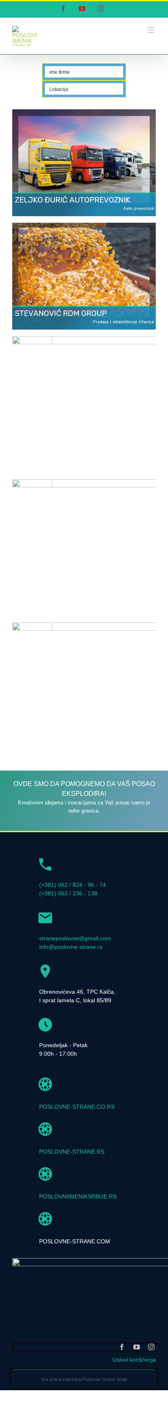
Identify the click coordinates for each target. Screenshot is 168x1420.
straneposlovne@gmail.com (75, 964)
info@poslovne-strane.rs (70, 972)
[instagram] (151, 1372)
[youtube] (136, 1372)
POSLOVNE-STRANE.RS (71, 1177)
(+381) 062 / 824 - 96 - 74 (72, 910)
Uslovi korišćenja (134, 1385)
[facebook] (122, 1372)
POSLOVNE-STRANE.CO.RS (77, 1132)
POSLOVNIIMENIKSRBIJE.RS (78, 1222)
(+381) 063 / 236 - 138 (68, 919)
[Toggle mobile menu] (151, 30)
